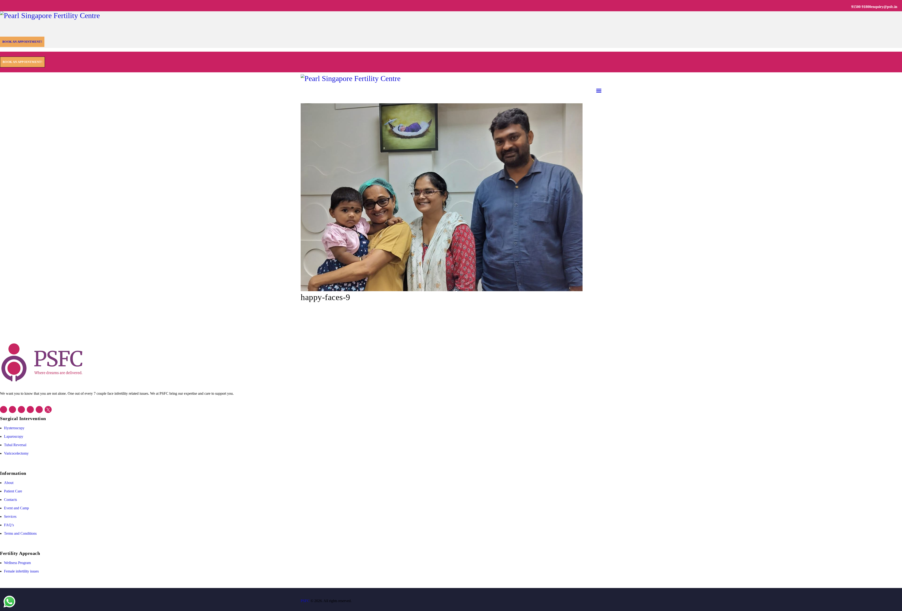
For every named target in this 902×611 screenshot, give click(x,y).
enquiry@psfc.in (884, 7)
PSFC (305, 601)
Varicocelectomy (16, 453)
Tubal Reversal (15, 445)
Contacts (10, 500)
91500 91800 (861, 7)
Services (10, 516)
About (8, 483)
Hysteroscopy (14, 428)
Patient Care (13, 491)
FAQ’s (9, 525)
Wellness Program (17, 563)
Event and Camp (16, 508)
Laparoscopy (13, 436)
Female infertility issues (21, 571)
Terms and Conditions (20, 533)
